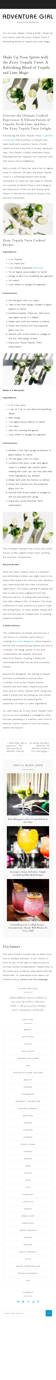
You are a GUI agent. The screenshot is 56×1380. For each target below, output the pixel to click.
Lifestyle (28, 1202)
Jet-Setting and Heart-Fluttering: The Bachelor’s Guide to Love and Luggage (40, 747)
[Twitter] (23, 1301)
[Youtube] (33, 1301)
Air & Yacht (28, 1051)
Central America (28, 1109)
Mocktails (28, 1223)
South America (28, 1252)
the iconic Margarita (22, 641)
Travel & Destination (28, 1266)
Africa (28, 1044)
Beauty (28, 1080)
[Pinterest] (28, 1301)
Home (28, 1166)
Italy (28, 1187)
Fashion (28, 1130)
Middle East (28, 1216)
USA (28, 1281)
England (28, 1116)
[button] (28, 4)
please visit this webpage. (34, 979)
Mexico (28, 1209)
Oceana (28, 1238)
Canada (28, 1087)
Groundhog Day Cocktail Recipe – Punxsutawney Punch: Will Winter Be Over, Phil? (28, 927)
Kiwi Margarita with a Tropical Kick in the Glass (28, 821)
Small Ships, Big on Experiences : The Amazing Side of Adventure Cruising (16, 747)
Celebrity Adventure (28, 1101)
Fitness (28, 1137)
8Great (28, 1030)
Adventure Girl (28, 19)
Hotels (28, 1173)
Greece (28, 1159)
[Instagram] (18, 1301)
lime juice (37, 268)
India (28, 1180)
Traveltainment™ (28, 1273)
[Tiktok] (38, 1301)
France (28, 1152)
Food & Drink (28, 1144)
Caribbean (28, 1094)
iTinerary (28, 1195)
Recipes (28, 1245)
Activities (28, 1037)
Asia (28, 1066)
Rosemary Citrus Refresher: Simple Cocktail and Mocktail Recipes (28, 873)
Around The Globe (28, 1058)
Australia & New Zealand (28, 1073)
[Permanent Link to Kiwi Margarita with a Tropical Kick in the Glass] (28, 815)
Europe (28, 1123)
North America (28, 1230)
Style (28, 1259)
